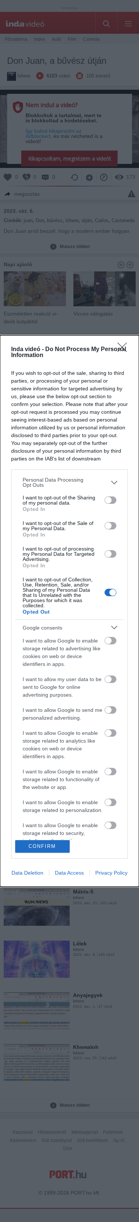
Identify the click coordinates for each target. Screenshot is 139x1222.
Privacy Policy (111, 873)
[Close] (125, 350)
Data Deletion (27, 873)
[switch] (110, 500)
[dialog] (69, 611)
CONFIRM (42, 846)
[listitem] (69, 482)
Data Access (69, 873)
